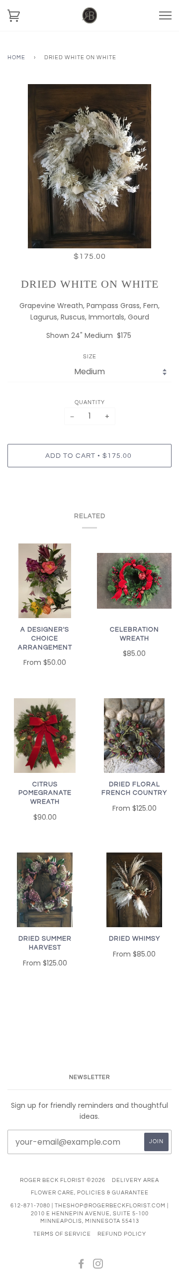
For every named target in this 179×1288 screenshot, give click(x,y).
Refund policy (121, 1234)
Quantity (90, 402)
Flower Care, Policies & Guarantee (90, 1192)
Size (89, 356)
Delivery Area (135, 1180)
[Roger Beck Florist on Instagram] (98, 1266)
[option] (89, 166)
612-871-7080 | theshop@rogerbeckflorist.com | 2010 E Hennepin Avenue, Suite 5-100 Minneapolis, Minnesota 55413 (89, 1213)
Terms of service (62, 1234)
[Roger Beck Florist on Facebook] (81, 1266)
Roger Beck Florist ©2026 (62, 1180)
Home (16, 57)
